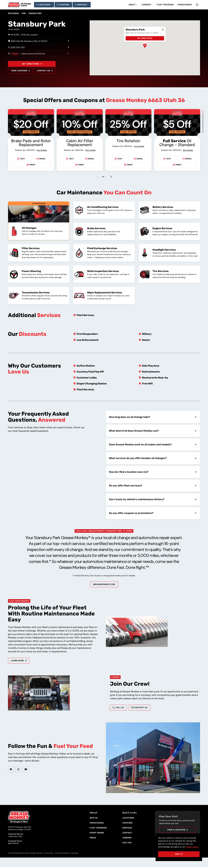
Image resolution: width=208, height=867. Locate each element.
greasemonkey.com (104, 584)
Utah (24, 13)
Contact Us (43, 70)
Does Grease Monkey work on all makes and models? (140, 444)
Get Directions (30, 64)
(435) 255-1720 (16, 47)
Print (32, 164)
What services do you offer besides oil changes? (138, 458)
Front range (97, 832)
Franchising (185, 4)
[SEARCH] (199, 5)
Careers (146, 4)
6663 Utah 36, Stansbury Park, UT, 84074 (27, 41)
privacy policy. (192, 847)
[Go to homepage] (19, 4)
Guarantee (74, 853)
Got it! (179, 854)
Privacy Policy (48, 853)
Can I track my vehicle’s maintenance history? (136, 499)
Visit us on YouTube (26, 769)
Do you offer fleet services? (125, 485)
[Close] (163, 29)
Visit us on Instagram (18, 769)
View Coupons (19, 70)
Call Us (119, 707)
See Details (42, 150)
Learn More (17, 660)
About (132, 4)
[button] (145, 45)
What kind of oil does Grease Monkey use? (134, 430)
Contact (127, 832)
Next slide (111, 177)
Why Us (94, 818)
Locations (44, 4)
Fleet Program (165, 4)
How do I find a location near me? (128, 471)
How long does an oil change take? (129, 417)
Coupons (64, 4)
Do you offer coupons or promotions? (131, 513)
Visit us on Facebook (11, 769)
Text (22, 158)
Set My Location (30, 34)
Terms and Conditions (62, 853)
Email (42, 158)
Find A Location (176, 829)
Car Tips (127, 842)
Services (82, 4)
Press (93, 837)
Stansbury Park (35, 13)
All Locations (13, 13)
